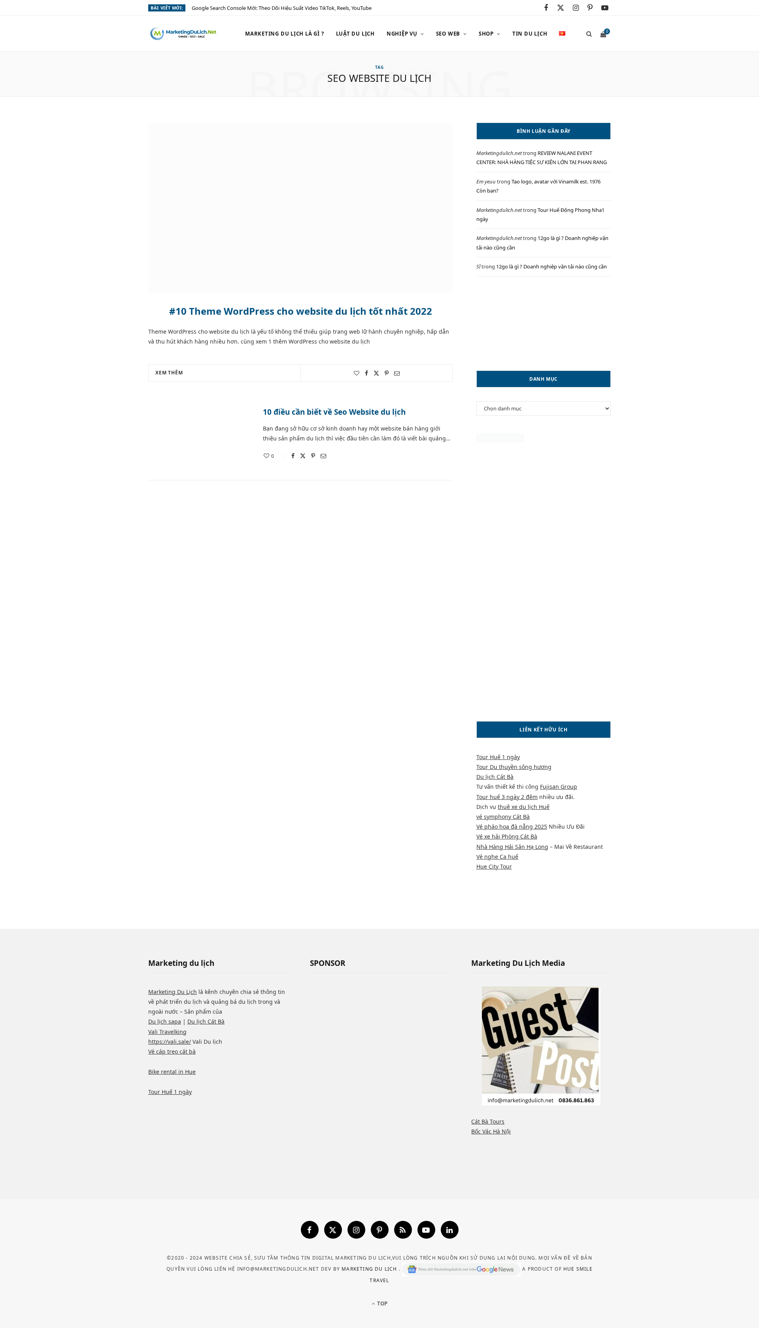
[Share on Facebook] (366, 373)
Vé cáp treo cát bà (172, 1051)
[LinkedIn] (450, 1230)
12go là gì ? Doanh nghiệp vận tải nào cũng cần (551, 266)
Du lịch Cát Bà (495, 776)
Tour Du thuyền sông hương (513, 767)
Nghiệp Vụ (402, 33)
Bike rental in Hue (172, 1071)
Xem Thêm (169, 372)
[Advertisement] (543, 324)
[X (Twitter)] (333, 1230)
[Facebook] (310, 1230)
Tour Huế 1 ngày (498, 757)
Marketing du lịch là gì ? (284, 33)
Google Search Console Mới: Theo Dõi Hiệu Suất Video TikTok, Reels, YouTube (282, 8)
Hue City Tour (494, 866)
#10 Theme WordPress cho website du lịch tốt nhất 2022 (300, 310)
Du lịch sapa (164, 1021)
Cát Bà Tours (487, 1121)
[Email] (397, 373)
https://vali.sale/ (169, 1041)
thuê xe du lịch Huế (523, 806)
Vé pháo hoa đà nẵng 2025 (511, 826)
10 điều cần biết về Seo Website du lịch (334, 412)
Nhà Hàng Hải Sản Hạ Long (512, 846)
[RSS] (403, 1230)
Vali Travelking (167, 1031)
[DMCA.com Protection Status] (500, 440)
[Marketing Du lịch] (183, 34)
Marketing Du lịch (370, 1269)
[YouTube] (426, 1230)
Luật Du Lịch (355, 33)
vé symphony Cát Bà (503, 816)
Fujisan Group (558, 786)
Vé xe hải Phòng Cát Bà (506, 836)
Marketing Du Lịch (172, 992)
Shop (486, 33)
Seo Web (448, 33)
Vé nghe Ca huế (497, 856)
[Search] (586, 33)
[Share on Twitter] (376, 373)
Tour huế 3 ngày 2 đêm (507, 797)
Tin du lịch (530, 33)
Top (381, 1303)
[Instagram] (356, 1230)
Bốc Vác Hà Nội (491, 1131)
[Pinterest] (387, 373)
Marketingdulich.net (499, 153)
